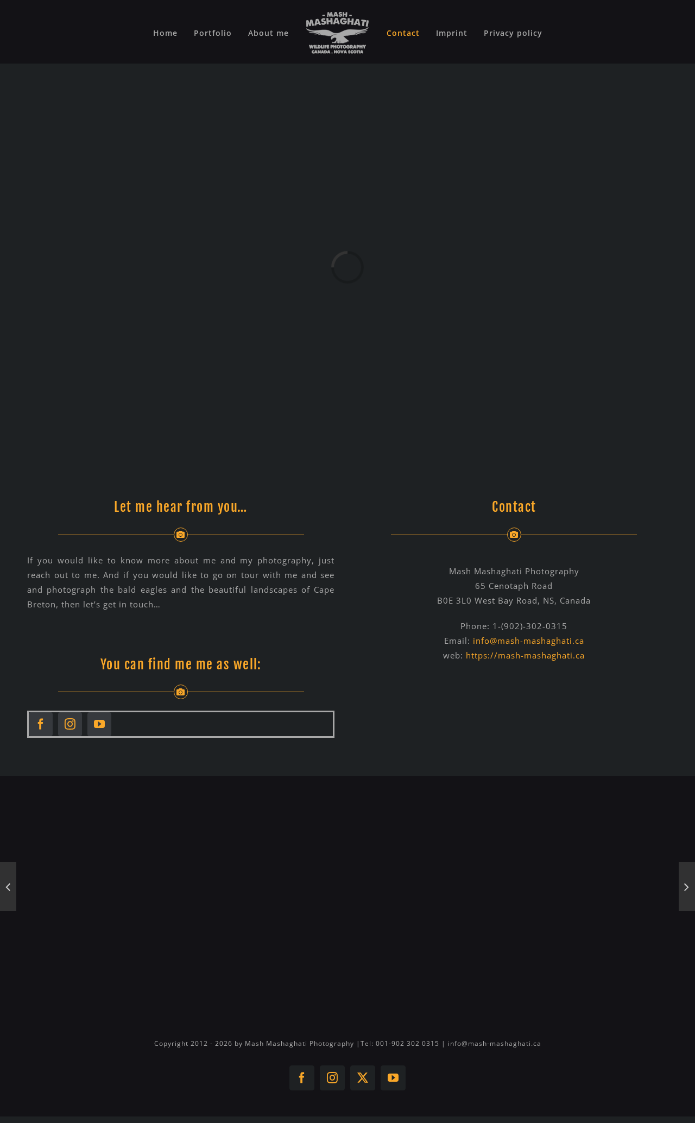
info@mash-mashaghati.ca (528, 640)
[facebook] (41, 724)
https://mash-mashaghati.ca (525, 655)
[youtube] (99, 724)
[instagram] (70, 724)
